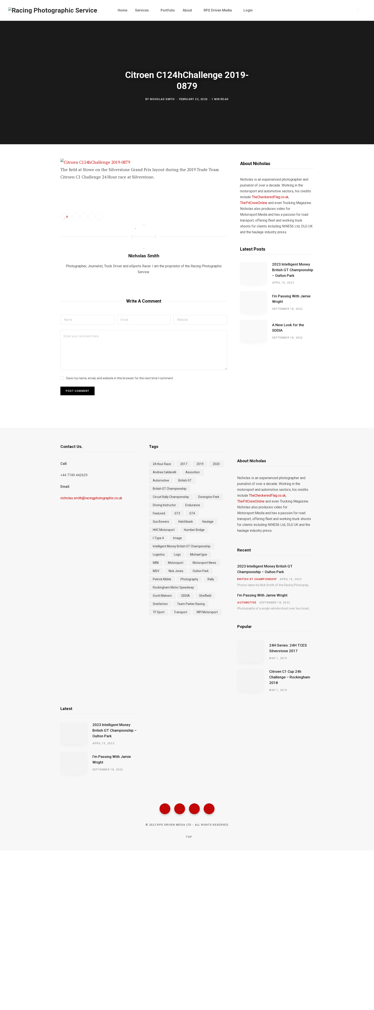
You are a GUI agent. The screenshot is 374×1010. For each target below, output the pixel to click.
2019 (200, 464)
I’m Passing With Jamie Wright (291, 299)
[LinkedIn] (91, 216)
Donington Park (208, 497)
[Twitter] (179, 808)
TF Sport (158, 612)
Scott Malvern (162, 595)
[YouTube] (209, 808)
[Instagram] (194, 808)
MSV (156, 571)
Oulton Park (201, 571)
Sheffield (205, 595)
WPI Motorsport (207, 612)
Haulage (207, 521)
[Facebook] (165, 808)
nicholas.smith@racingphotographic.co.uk (91, 498)
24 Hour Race (162, 464)
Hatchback (185, 521)
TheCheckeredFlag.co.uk (270, 197)
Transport (180, 612)
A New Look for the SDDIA (288, 328)
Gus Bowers (161, 521)
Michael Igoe (198, 554)
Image (177, 538)
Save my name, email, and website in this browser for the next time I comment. (120, 378)
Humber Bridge (194, 530)
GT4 (192, 513)
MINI (156, 562)
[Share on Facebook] (39, 174)
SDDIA (185, 595)
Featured (159, 513)
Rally (211, 579)
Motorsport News (204, 562)
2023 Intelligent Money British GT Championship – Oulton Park (292, 270)
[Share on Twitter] (39, 186)
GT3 (177, 513)
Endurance (192, 505)
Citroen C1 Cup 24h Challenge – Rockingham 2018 (289, 677)
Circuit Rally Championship (171, 497)
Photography (189, 579)
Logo (177, 554)
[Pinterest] (39, 197)
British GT (185, 480)
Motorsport (175, 562)
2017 (183, 464)
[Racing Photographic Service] (52, 10)
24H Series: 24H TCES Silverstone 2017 (288, 648)
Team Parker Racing (191, 604)
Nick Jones (176, 571)
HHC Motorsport (164, 530)
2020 (216, 464)
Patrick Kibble (162, 579)
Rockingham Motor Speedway (173, 587)
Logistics (159, 554)
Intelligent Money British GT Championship (181, 546)
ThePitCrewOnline (253, 203)
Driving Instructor (164, 505)
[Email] (39, 209)
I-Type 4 (158, 538)
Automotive (161, 480)
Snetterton (160, 604)
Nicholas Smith (162, 99)
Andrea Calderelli (164, 472)
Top (188, 836)
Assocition (192, 472)
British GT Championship (169, 488)
